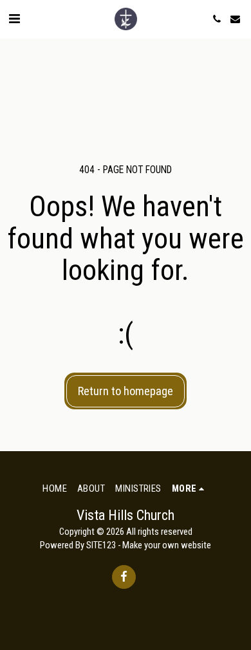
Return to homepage (125, 391)
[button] (14, 18)
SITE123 (101, 545)
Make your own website (166, 545)
